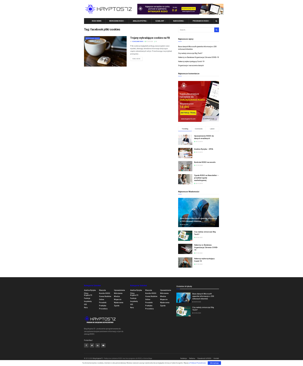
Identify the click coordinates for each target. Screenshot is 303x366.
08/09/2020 (184, 224)
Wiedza (117, 296)
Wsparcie (117, 299)
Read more (136, 59)
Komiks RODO (104, 293)
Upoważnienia (119, 290)
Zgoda (116, 306)
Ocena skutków (105, 296)
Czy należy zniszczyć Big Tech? (190, 53)
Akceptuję (214, 363)
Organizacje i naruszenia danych (191, 65)
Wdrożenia (118, 293)
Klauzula (102, 290)
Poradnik (102, 302)
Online (101, 299)
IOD (85, 304)
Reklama (192, 358)
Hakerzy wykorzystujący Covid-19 (191, 61)
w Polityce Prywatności (197, 363)
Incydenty (88, 301)
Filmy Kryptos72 (88, 294)
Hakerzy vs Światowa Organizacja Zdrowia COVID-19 (198, 57)
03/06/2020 (198, 237)
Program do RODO (201, 21)
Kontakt (216, 358)
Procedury (103, 309)
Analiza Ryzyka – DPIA (203, 149)
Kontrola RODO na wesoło (205, 162)
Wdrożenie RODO (116, 21)
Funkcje (87, 298)
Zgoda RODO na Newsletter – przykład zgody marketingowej (206, 177)
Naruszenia (178, 21)
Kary (86, 307)
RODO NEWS (96, 21)
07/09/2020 (149, 41)
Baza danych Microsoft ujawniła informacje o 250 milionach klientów (203, 296)
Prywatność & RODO (204, 358)
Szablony (159, 21)
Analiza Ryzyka (139, 21)
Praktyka (102, 306)
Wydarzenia (118, 302)
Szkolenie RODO (137, 41)
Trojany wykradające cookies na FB (150, 37)
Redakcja (183, 358)
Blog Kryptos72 (98, 358)
